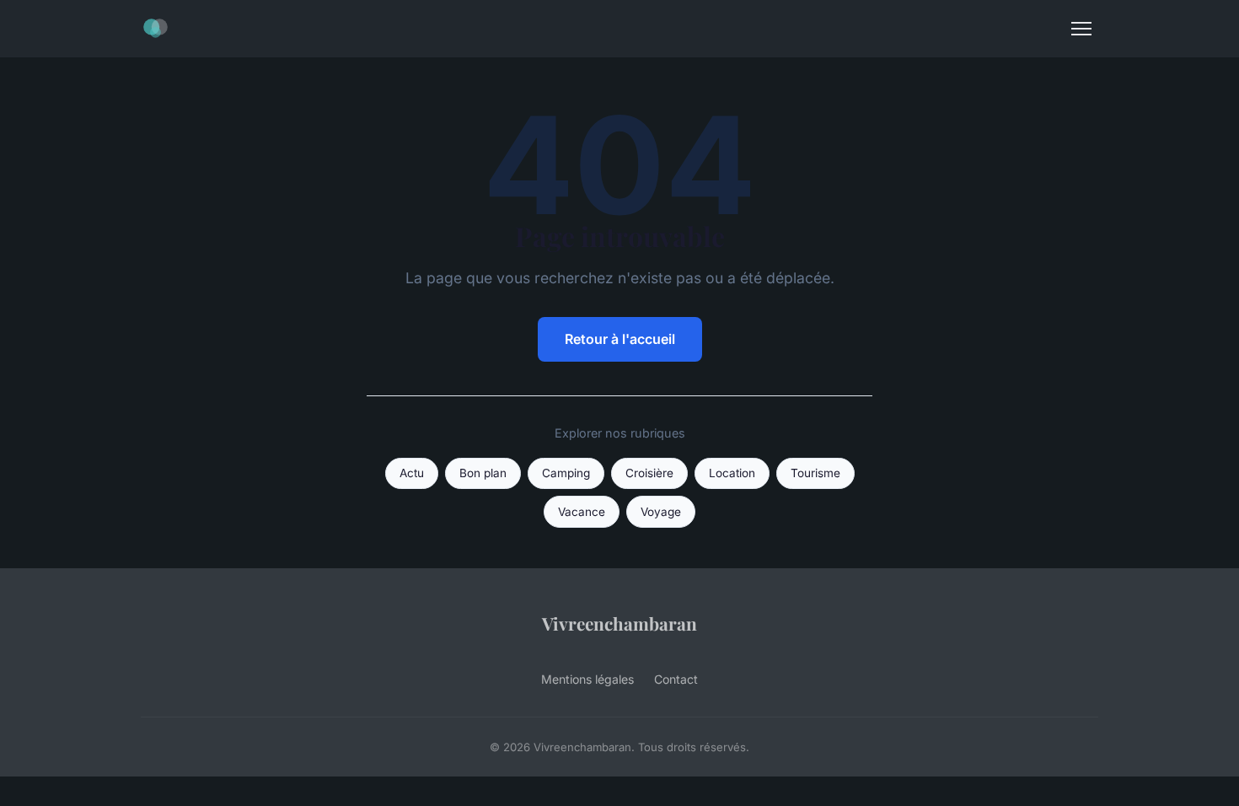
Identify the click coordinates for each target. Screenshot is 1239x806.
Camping (566, 473)
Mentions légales (587, 679)
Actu (412, 473)
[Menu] (1081, 28)
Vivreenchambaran (619, 623)
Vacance (581, 512)
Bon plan (483, 473)
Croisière (649, 473)
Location (732, 473)
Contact (676, 679)
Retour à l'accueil (620, 338)
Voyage (661, 512)
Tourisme (815, 473)
